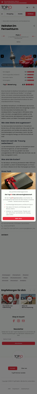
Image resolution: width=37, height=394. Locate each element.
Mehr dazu (18, 218)
